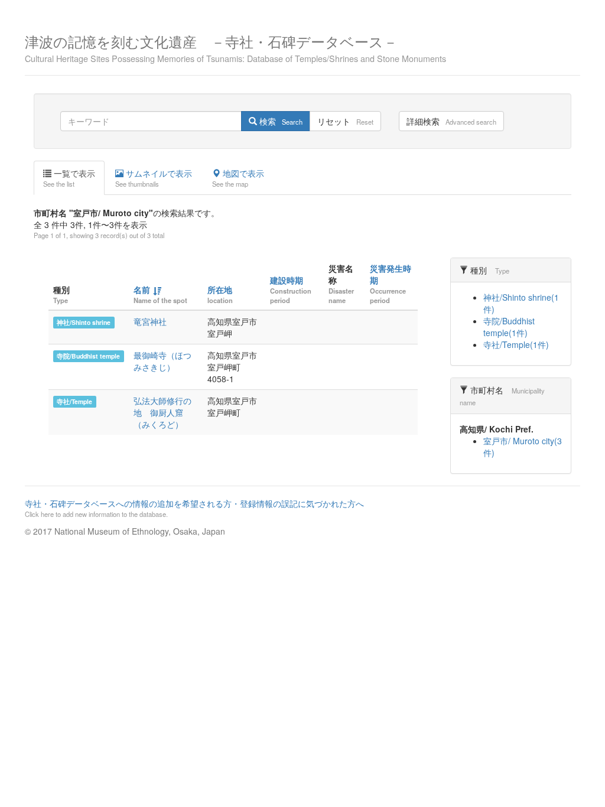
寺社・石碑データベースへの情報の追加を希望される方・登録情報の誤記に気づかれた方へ (194, 508)
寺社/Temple (74, 401)
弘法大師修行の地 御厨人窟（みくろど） (162, 412)
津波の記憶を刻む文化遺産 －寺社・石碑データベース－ (235, 47)
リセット (345, 121)
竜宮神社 (150, 321)
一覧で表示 (69, 177)
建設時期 (286, 280)
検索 (279, 121)
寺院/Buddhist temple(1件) (509, 327)
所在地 (219, 289)
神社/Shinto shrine (83, 322)
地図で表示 (238, 177)
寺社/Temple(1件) (516, 344)
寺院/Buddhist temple (88, 356)
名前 (142, 289)
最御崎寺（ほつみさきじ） (162, 361)
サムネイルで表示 (153, 177)
